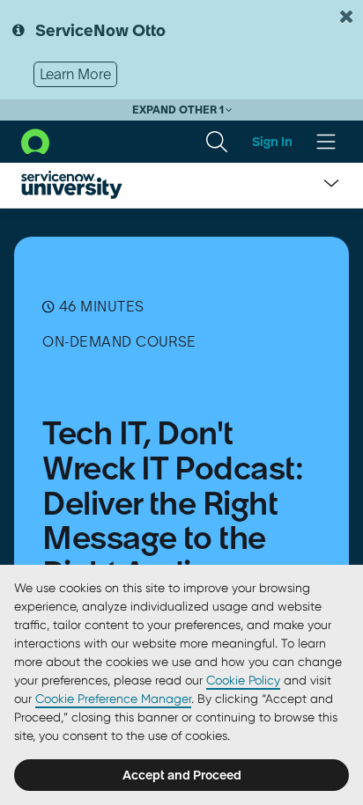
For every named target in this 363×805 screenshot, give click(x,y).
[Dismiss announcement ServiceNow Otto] (346, 17)
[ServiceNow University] (71, 185)
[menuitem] (216, 141)
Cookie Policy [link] (243, 680)
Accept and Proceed (181, 775)
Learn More (75, 74)
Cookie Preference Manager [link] (113, 699)
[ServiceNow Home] (35, 140)
